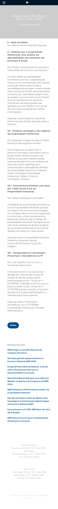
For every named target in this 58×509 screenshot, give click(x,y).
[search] (52, 3)
